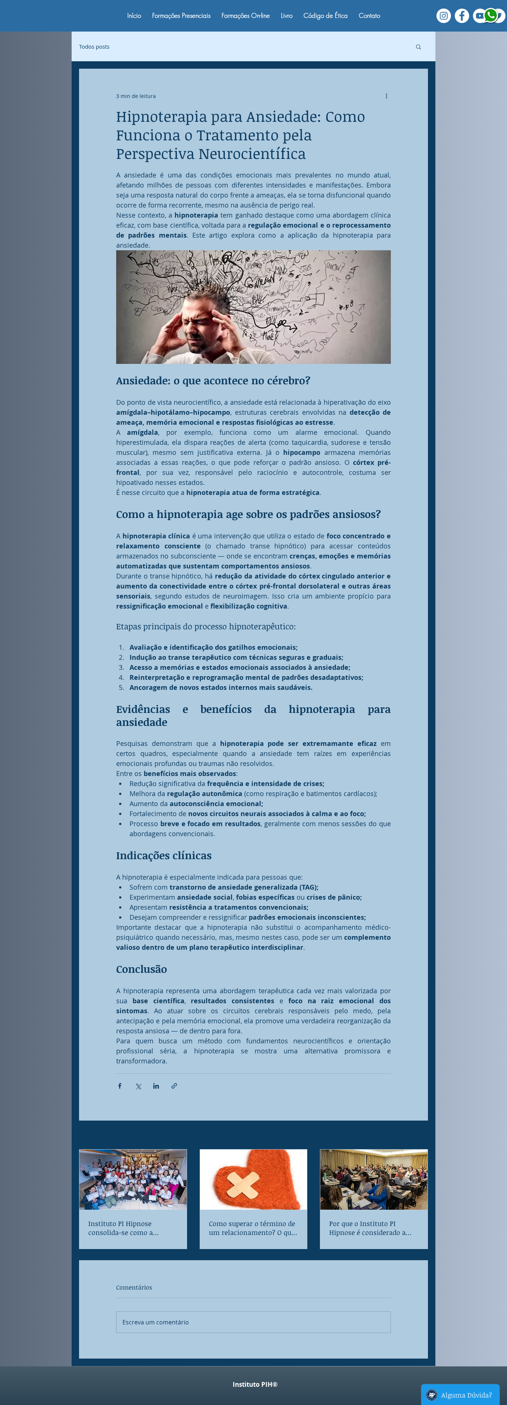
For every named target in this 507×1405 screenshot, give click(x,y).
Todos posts (94, 46)
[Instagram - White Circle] (443, 16)
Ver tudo (417, 1135)
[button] (418, 46)
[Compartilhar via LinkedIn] (156, 1085)
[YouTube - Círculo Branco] (480, 16)
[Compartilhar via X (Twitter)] (137, 1085)
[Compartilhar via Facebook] (119, 1085)
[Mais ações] (386, 95)
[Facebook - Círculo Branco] (462, 16)
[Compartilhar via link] (174, 1085)
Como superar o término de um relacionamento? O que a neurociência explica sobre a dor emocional (252, 1228)
